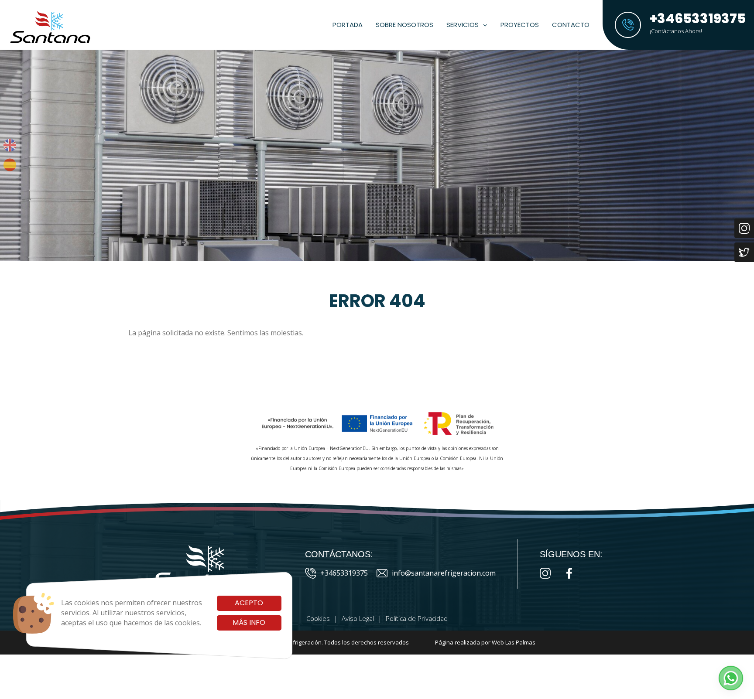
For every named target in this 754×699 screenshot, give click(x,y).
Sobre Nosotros (404, 24)
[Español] (9, 165)
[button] (731, 678)
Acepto (249, 603)
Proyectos (519, 24)
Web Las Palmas (513, 642)
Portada (347, 24)
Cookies (318, 618)
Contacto (570, 24)
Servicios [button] (462, 24)
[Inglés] (9, 145)
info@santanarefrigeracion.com (444, 573)
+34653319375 (344, 573)
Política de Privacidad (417, 618)
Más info (249, 622)
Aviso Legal (358, 618)
